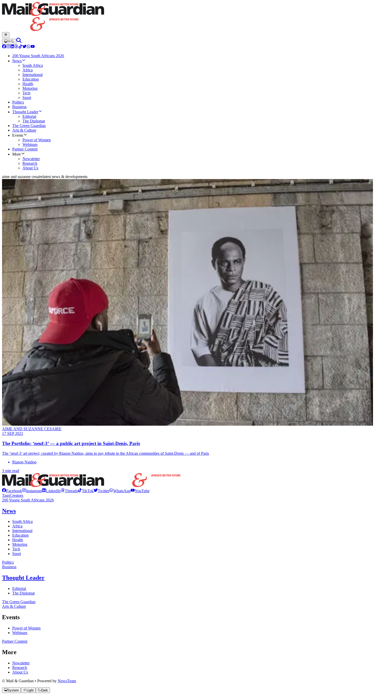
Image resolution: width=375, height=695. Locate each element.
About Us (20, 672)
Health (17, 540)
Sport (16, 553)
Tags (6, 495)
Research (19, 667)
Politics (8, 562)
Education (20, 535)
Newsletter (21, 663)
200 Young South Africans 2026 (28, 500)
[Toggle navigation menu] (5, 35)
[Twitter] (24, 47)
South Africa (22, 521)
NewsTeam (67, 681)
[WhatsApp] (29, 47)
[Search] (18, 41)
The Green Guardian (18, 602)
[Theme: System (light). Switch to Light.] (9, 41)
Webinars (19, 632)
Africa (17, 526)
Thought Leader (23, 577)
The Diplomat (23, 593)
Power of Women (26, 628)
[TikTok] (20, 47)
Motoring (19, 544)
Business (9, 567)
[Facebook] (4, 47)
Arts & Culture (14, 606)
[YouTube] (33, 47)
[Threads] (16, 47)
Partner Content (14, 641)
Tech (16, 549)
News (9, 511)
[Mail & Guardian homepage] (187, 17)
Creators (16, 495)
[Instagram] (8, 47)
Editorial (19, 588)
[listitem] (12, 491)
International (22, 530)
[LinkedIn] (12, 47)
